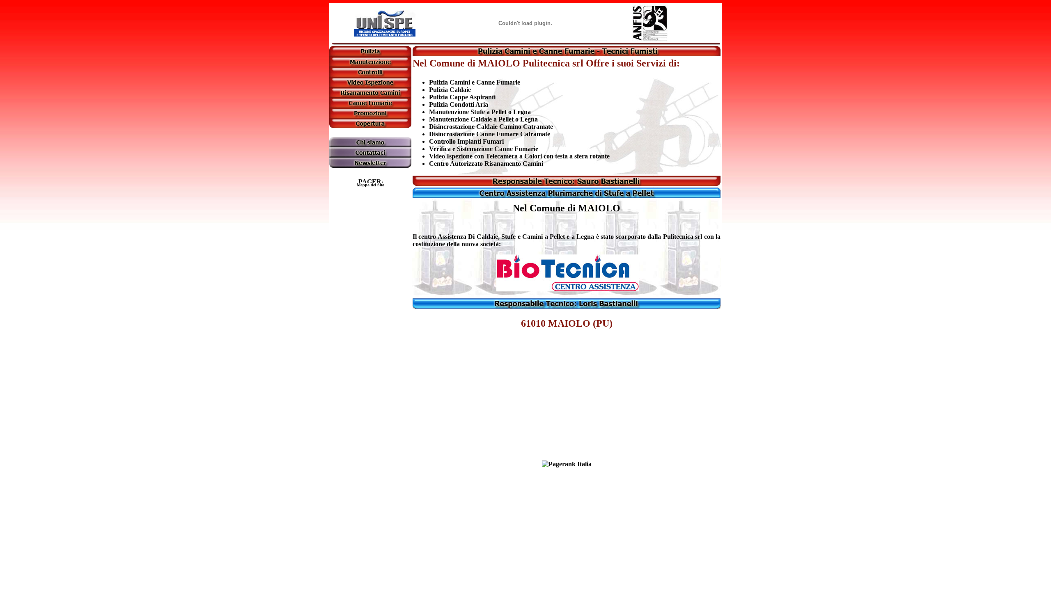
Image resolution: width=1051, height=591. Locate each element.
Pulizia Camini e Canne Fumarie (474, 82)
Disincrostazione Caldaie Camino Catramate (491, 126)
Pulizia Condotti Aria (458, 104)
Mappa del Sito (370, 185)
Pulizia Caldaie (450, 89)
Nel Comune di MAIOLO (566, 208)
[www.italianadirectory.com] (567, 463)
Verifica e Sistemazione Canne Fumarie (483, 148)
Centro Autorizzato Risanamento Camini (486, 163)
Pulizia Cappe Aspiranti (462, 97)
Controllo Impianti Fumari (466, 141)
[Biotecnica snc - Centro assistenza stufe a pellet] (567, 289)
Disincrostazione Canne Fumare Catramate (489, 134)
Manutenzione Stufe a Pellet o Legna (480, 111)
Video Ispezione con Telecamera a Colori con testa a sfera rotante (519, 156)
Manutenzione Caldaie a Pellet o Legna (483, 119)
